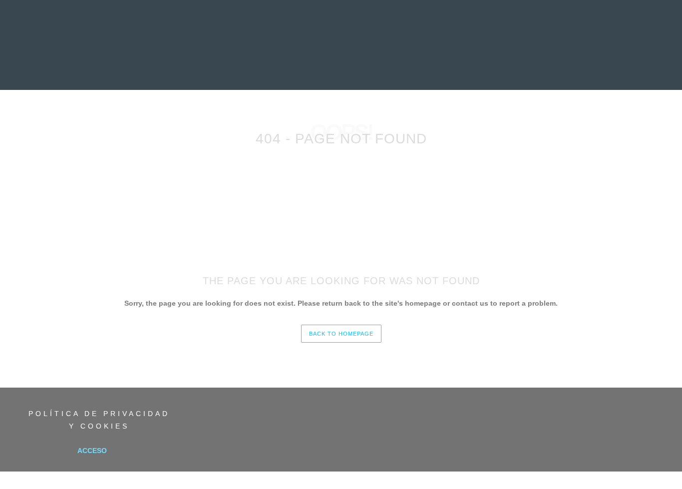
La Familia (513, 67)
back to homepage (341, 334)
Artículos (387, 67)
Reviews (238, 67)
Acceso (92, 451)
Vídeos (429, 67)
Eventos (468, 67)
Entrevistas (287, 67)
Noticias (197, 67)
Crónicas (339, 67)
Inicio (160, 67)
